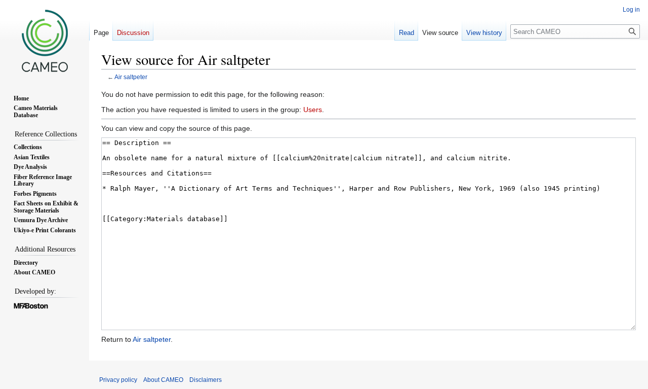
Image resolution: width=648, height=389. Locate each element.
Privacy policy (118, 379)
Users (312, 109)
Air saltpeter (130, 77)
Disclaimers (205, 379)
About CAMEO (163, 379)
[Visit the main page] (44, 40)
